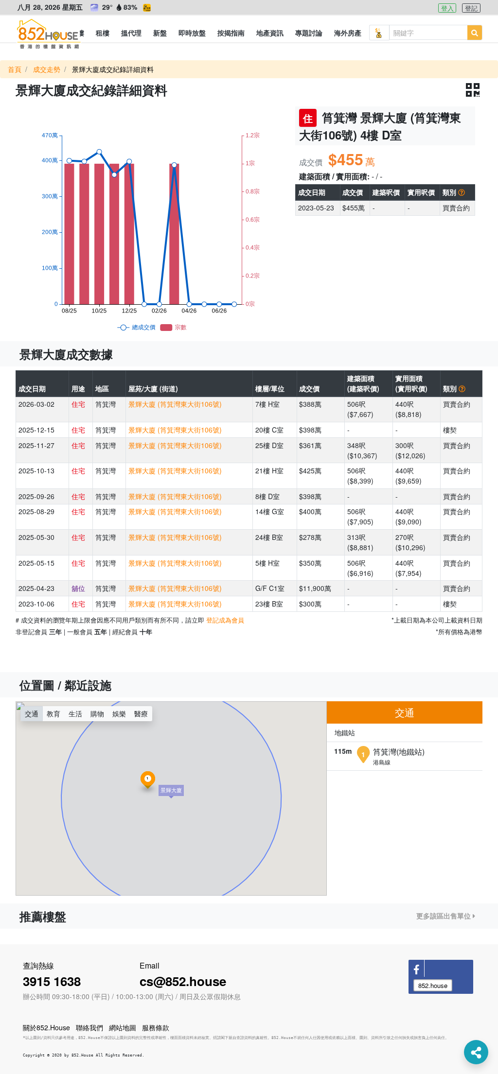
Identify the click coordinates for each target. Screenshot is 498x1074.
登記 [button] (471, 8)
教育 (53, 713)
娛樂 (119, 713)
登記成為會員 (225, 619)
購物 (97, 713)
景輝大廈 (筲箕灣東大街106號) (175, 404)
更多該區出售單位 (444, 915)
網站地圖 (122, 1027)
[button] (102, 32)
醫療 (141, 713)
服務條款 (155, 1027)
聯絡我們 (89, 1027)
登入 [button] (447, 8)
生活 (75, 713)
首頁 (14, 69)
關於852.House (46, 1027)
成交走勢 (46, 69)
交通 (31, 713)
